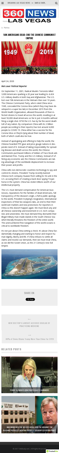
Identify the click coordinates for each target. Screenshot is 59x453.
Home (5, 21)
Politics (7, 28)
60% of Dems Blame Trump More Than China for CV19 (30, 338)
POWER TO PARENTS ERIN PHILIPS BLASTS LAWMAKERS (29, 390)
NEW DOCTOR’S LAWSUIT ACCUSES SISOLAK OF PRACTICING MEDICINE (29, 324)
